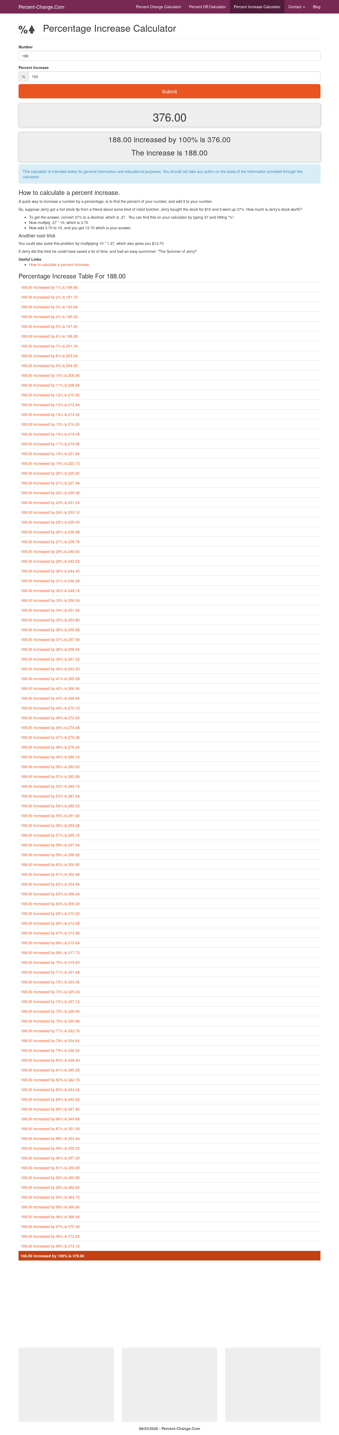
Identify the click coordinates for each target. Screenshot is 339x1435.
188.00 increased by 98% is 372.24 (50, 1236)
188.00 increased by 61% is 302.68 (50, 874)
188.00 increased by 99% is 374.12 (50, 1246)
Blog (316, 6)
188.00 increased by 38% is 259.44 (50, 649)
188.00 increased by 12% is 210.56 (50, 394)
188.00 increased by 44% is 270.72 (50, 707)
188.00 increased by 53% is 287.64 (50, 796)
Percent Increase (257, 6)
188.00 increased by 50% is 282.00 (50, 766)
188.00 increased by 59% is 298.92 (50, 854)
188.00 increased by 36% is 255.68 (50, 629)
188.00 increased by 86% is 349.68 (50, 1118)
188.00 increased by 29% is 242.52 (50, 561)
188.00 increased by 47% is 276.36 (50, 737)
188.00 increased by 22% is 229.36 (50, 492)
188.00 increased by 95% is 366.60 (50, 1206)
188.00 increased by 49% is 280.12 (50, 756)
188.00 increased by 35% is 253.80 (50, 619)
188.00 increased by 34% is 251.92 (50, 610)
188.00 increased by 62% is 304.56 (50, 884)
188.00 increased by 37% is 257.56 (50, 639)
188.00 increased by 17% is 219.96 (50, 443)
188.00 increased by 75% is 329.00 (50, 1011)
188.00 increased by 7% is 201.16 (49, 346)
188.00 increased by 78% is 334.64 (50, 1040)
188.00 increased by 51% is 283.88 (50, 776)
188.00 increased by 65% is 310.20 (50, 913)
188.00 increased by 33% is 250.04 (50, 600)
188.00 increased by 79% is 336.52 (50, 1050)
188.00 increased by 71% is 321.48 (50, 972)
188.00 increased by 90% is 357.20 (50, 1158)
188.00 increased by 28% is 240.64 (50, 551)
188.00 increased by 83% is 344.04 (50, 1089)
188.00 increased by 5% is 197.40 (49, 326)
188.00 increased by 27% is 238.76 (50, 541)
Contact (295, 6)
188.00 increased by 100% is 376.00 (52, 1255)
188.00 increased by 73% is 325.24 (50, 991)
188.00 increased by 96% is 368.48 (50, 1216)
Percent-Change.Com (41, 6)
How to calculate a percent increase (59, 264)
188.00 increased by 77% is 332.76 (50, 1030)
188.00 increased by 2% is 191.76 (49, 297)
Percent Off (207, 6)
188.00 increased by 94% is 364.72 (50, 1197)
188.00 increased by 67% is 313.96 (50, 933)
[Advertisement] (169, 1305)
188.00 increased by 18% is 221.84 (50, 453)
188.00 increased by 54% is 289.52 (50, 805)
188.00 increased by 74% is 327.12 (50, 1001)
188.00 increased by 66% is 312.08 (50, 923)
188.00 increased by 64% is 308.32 (50, 903)
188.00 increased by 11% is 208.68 (50, 385)
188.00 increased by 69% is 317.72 (50, 952)
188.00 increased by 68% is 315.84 (50, 942)
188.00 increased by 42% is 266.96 (50, 688)
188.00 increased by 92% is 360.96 (50, 1177)
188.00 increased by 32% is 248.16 (50, 590)
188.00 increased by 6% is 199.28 (49, 336)
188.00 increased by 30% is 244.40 (50, 571)
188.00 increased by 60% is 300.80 (50, 864)
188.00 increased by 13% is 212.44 (50, 404)
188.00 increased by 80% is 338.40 (50, 1060)
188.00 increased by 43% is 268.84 (50, 698)
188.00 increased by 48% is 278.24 (50, 747)
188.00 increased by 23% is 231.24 (50, 502)
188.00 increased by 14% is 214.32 (50, 414)
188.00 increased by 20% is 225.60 (50, 473)
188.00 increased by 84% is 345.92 (50, 1099)
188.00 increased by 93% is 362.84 (50, 1187)
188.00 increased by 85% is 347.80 (50, 1109)
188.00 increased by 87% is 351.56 (50, 1128)
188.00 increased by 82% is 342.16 (50, 1079)
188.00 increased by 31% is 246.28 (50, 580)
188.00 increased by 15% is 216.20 (50, 424)
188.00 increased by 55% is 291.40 (50, 815)
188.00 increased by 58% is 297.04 (50, 844)
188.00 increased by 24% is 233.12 (50, 512)
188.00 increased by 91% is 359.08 (50, 1167)
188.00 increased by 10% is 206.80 (50, 375)
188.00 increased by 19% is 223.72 (50, 463)
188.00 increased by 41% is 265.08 (50, 678)
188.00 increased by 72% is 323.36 (50, 981)
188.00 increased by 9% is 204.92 (49, 365)
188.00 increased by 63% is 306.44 (50, 893)
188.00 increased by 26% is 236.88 (50, 531)
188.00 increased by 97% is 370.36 (50, 1226)
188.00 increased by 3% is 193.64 (49, 306)
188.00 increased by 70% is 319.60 (50, 962)
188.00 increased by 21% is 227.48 (50, 482)
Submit (169, 91)
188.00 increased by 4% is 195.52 (49, 316)
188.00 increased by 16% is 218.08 (50, 434)
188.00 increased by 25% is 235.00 (50, 522)
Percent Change (158, 6)
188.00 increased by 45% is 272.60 (50, 717)
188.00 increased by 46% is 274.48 (50, 727)
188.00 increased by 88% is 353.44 (50, 1138)
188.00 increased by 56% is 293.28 (50, 825)
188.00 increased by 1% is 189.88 (49, 287)
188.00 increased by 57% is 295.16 (50, 835)
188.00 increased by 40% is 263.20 (50, 668)
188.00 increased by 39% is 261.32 (50, 659)
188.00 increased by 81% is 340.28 (50, 1069)
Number (26, 46)
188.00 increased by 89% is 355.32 (50, 1148)
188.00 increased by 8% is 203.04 (49, 355)
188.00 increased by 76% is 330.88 (50, 1021)
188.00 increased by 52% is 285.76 (50, 786)
